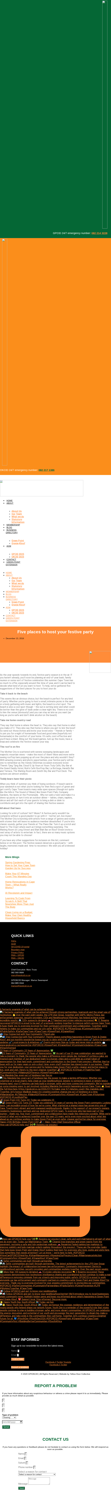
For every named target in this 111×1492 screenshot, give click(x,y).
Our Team (17, 514)
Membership (13, 525)
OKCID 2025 (18, 556)
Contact (11, 559)
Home (10, 500)
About (10, 503)
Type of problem (10, 1415)
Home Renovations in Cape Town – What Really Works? (20, 884)
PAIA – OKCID (17, 958)
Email (14, 1355)
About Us (17, 511)
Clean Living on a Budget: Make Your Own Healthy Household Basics (19, 915)
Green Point (18, 540)
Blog (9, 527)
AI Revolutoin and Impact (18, 893)
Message (23, 1483)
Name (14, 1350)
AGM (9, 546)
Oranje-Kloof (18, 543)
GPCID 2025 (18, 554)
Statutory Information (18, 521)
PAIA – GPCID (17, 955)
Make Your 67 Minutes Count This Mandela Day (18, 875)
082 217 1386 (46, 470)
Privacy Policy (17, 952)
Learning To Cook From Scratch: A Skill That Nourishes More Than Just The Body (19, 902)
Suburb (22, 1462)
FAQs (13, 941)
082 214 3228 (99, 233)
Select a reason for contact (32, 1471)
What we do (18, 516)
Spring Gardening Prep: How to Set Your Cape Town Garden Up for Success (20, 865)
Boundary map (18, 949)
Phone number (25, 1467)
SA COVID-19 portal (20, 947)
